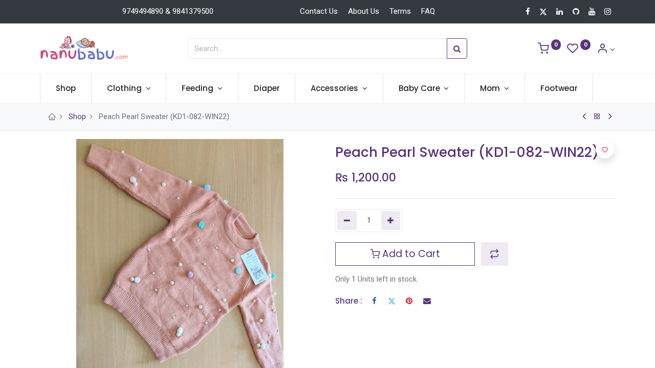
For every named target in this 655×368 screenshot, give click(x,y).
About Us (363, 11)
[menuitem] (65, 88)
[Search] (457, 48)
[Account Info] (606, 49)
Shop (77, 116)
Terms (400, 11)
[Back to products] (597, 116)
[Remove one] (347, 220)
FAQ (428, 11)
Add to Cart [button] (410, 254)
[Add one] (391, 220)
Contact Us (319, 11)
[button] (494, 254)
